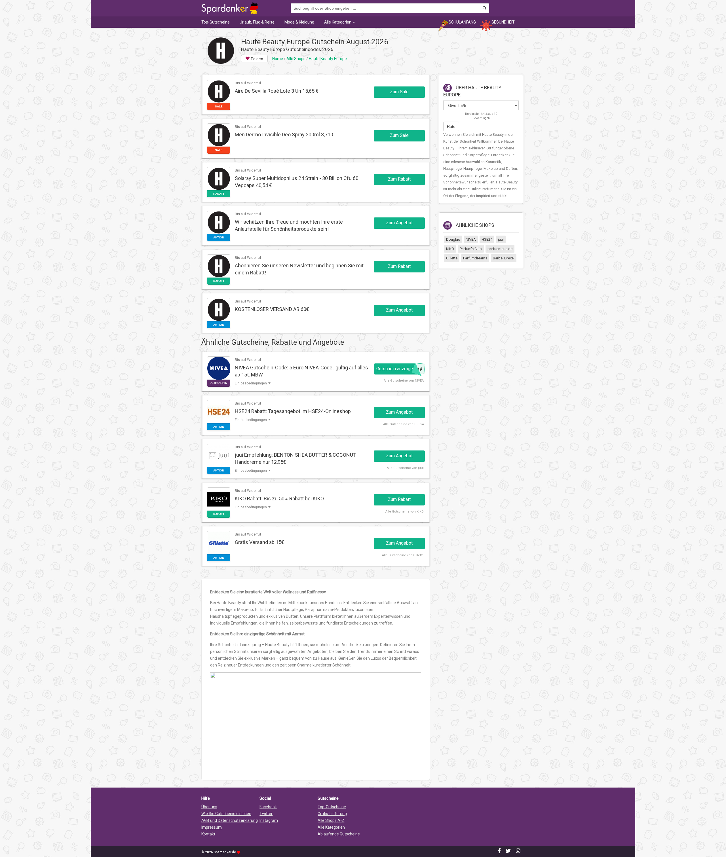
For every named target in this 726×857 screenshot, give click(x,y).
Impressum (211, 827)
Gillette (451, 258)
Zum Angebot (399, 222)
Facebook (268, 807)
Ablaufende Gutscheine (339, 834)
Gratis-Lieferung (332, 813)
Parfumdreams (475, 258)
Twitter (266, 813)
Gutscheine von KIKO (408, 511)
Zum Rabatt (399, 179)
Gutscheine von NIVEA (407, 380)
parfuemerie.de (499, 249)
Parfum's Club (471, 249)
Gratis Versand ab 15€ (259, 542)
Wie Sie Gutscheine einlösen (226, 813)
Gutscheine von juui (408, 468)
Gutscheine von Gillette (406, 555)
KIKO (450, 249)
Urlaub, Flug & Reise (257, 22)
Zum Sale (399, 91)
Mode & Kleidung (299, 22)
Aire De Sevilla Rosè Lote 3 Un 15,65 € (276, 91)
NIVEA (471, 239)
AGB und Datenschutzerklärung (229, 820)
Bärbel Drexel (503, 258)
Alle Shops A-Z (331, 820)
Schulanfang (462, 22)
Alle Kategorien (338, 22)
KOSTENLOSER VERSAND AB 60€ (272, 309)
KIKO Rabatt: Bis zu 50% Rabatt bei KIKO (279, 498)
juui (501, 239)
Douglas (453, 239)
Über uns (209, 807)
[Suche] (484, 8)
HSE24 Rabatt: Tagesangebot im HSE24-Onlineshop (293, 411)
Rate (451, 126)
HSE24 (487, 239)
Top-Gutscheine (215, 22)
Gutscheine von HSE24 (407, 424)
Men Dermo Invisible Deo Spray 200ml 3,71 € (284, 134)
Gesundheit (503, 22)
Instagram (268, 820)
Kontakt (208, 834)
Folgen (256, 58)
